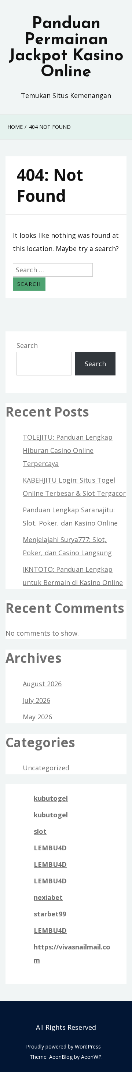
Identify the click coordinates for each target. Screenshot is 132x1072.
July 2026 (36, 700)
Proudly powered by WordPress (63, 1046)
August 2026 (42, 683)
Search (27, 345)
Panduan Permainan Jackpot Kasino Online (66, 48)
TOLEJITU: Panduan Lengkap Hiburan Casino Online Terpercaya (68, 450)
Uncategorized (46, 767)
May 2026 (37, 716)
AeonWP (91, 1056)
